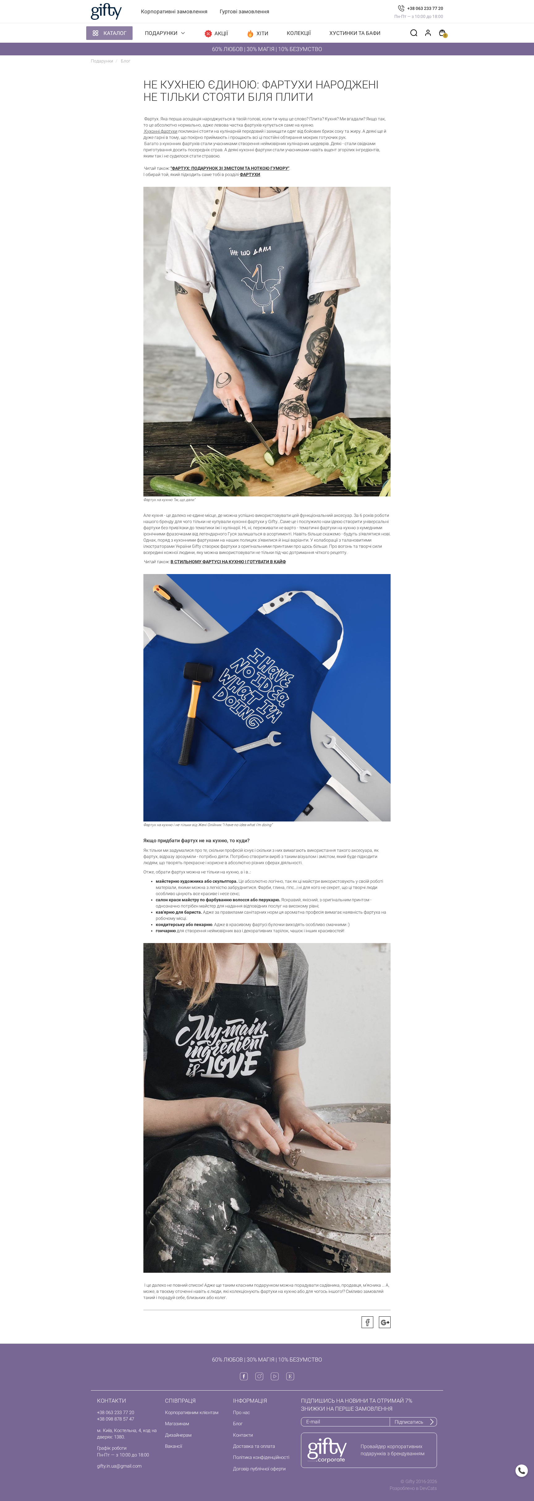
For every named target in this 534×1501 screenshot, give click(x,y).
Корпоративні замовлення (174, 11)
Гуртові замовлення (244, 11)
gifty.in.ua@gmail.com (119, 1466)
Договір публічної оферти (259, 1469)
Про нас (241, 1412)
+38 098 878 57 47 (115, 1419)
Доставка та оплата (254, 1446)
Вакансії (173, 1446)
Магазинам (177, 1423)
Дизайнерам (178, 1435)
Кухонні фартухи (160, 131)
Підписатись (409, 1422)
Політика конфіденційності (261, 1457)
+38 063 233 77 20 (425, 8)
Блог (238, 1423)
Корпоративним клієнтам (191, 1412)
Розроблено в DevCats (413, 1488)
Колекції (299, 33)
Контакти (243, 1435)
